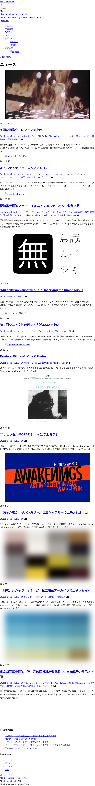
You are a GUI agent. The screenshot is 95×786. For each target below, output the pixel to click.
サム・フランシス (65, 212)
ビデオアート (41, 597)
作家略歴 (9, 29)
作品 (7, 769)
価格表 (13, 45)
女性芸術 (9, 686)
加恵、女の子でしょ (40, 177)
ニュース (9, 25)
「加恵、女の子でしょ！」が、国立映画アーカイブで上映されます (45, 590)
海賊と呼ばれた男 (44, 686)
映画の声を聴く (42, 215)
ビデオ (8, 763)
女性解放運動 (20, 686)
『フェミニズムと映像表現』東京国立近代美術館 (26, 742)
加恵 (28, 177)
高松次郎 (71, 215)
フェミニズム (60, 683)
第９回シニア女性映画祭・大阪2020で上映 (29, 325)
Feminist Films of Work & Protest (24, 356)
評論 (7, 35)
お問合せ (9, 38)
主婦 (69, 683)
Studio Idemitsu (7, 136)
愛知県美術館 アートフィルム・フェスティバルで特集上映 (40, 205)
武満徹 (53, 215)
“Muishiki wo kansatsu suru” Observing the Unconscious (41, 290)
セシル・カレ (58, 174)
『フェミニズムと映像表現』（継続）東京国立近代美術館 (30, 735)
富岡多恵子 (79, 212)
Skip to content (7, 1)
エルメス (28, 174)
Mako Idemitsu (60, 363)
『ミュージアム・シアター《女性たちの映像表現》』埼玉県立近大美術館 (37, 745)
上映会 (63, 331)
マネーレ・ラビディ (74, 174)
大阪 (69, 331)
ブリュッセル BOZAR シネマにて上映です (29, 434)
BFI (39, 136)
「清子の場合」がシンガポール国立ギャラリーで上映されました (44, 512)
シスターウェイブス (33, 331)
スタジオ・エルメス (42, 174)
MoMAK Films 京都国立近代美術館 (20, 739)
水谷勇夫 (62, 215)
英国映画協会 (13, 139)
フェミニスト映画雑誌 (72, 136)
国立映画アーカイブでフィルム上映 (21, 748)
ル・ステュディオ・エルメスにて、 (24, 167)
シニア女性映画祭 (51, 331)
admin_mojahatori (8, 212)
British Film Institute (51, 136)
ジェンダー (29, 597)
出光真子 (21, 177)
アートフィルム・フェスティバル (41, 212)
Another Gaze (30, 136)
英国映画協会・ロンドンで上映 (21, 130)
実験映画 (61, 597)
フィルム (9, 766)
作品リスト (10, 32)
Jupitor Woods (45, 363)
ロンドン (87, 136)
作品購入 (14, 41)
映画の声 (30, 215)
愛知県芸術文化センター (14, 215)
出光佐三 (76, 683)
